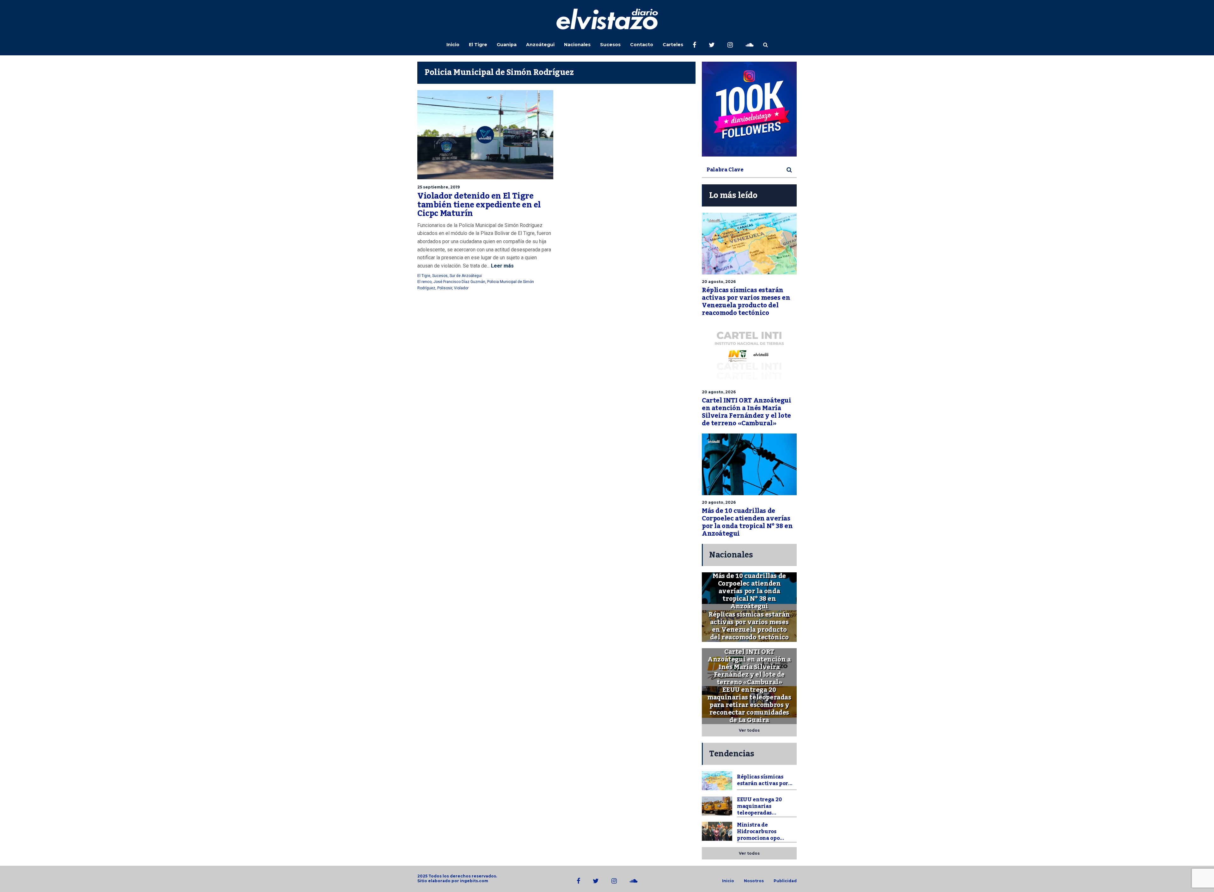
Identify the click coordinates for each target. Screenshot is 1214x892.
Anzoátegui (540, 44)
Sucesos (610, 44)
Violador (461, 288)
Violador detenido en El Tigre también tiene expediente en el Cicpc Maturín (479, 204)
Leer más (502, 266)
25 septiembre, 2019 (438, 187)
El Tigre (478, 44)
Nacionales (577, 44)
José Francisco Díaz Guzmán (459, 282)
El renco (424, 282)
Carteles (673, 44)
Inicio (452, 44)
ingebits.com (474, 880)
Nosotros (754, 881)
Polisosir (444, 288)
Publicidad (785, 881)
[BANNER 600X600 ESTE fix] (749, 109)
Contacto (641, 44)
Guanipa (507, 44)
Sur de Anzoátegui (466, 276)
